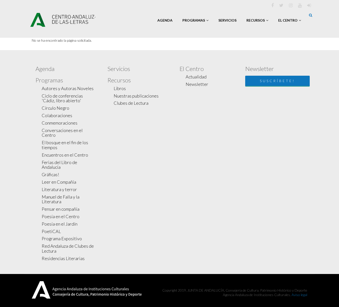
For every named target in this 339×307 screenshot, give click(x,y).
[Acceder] (309, 5)
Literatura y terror (59, 189)
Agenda (164, 20)
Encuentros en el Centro (65, 155)
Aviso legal (299, 295)
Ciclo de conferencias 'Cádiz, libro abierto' (62, 98)
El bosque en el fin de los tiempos (65, 145)
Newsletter (197, 84)
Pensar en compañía (60, 209)
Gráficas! (50, 174)
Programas (193, 20)
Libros (120, 88)
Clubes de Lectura (131, 103)
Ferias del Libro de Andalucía (59, 165)
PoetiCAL (51, 231)
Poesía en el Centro (60, 216)
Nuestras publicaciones (136, 96)
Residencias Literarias (63, 258)
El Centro (288, 20)
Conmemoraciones (59, 123)
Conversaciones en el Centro (62, 133)
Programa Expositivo (62, 238)
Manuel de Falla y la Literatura (60, 199)
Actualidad (196, 76)
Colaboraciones (57, 115)
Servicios (227, 20)
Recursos (255, 20)
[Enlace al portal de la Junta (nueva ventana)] (41, 289)
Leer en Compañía (59, 182)
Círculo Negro (55, 108)
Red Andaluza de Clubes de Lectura (68, 248)
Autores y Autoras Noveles (68, 88)
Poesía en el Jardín (59, 224)
